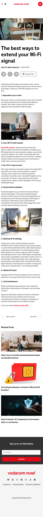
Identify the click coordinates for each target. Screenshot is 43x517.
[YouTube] (13, 480)
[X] (17, 480)
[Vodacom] (35, 480)
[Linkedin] (21, 480)
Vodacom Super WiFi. (21, 306)
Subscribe (21, 459)
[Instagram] (26, 480)
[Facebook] (8, 480)
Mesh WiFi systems (8, 148)
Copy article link (29, 74)
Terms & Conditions (32, 484)
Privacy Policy (18, 484)
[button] (6, 4)
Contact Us (7, 484)
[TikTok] (30, 480)
